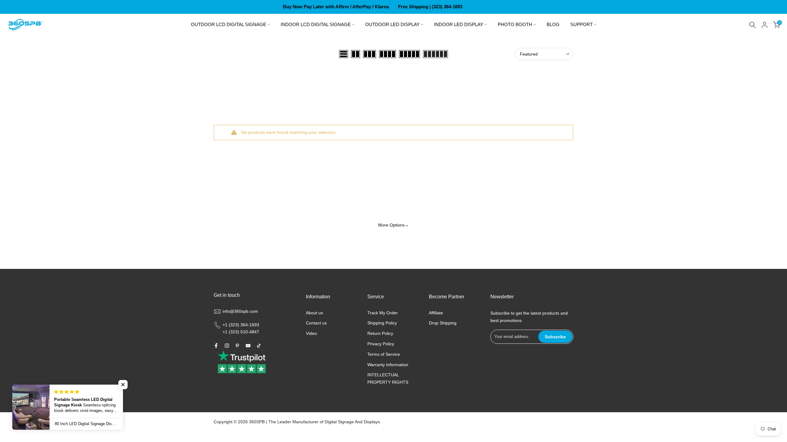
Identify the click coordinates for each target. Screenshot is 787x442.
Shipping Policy (382, 322)
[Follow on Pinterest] (237, 345)
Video (311, 333)
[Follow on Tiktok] (259, 345)
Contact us (316, 322)
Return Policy (380, 333)
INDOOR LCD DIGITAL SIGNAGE (316, 24)
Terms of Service (383, 354)
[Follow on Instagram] (227, 345)
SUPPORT (581, 24)
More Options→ (393, 225)
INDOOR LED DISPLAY (458, 24)
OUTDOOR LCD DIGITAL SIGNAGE (228, 24)
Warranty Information (387, 364)
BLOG (553, 24)
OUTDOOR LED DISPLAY (392, 24)
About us (314, 312)
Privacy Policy (380, 343)
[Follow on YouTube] (248, 345)
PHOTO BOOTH (515, 24)
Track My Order (382, 312)
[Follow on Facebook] (216, 345)
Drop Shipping (443, 322)
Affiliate (436, 312)
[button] (123, 384)
